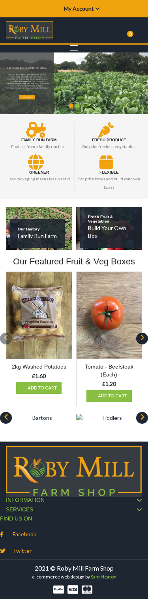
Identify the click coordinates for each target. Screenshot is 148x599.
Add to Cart (42, 388)
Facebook (24, 534)
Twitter (22, 550)
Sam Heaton (103, 577)
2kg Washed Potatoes (39, 366)
